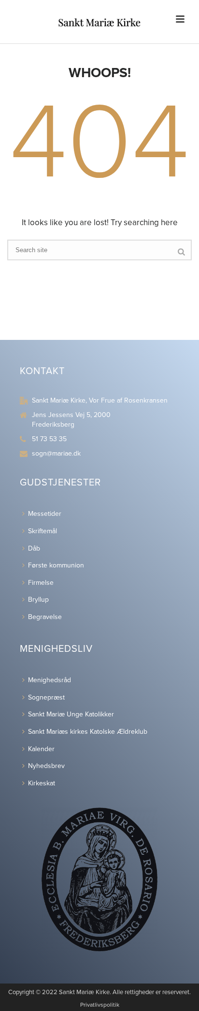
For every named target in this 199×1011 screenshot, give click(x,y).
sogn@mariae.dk (56, 453)
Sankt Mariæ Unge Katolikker (71, 714)
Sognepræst (46, 697)
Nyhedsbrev (46, 766)
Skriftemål (42, 531)
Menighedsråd (49, 680)
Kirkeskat (41, 783)
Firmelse (41, 583)
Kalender (41, 749)
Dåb (34, 548)
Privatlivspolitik (99, 1004)
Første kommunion (56, 565)
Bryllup (38, 599)
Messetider (44, 514)
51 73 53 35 (49, 439)
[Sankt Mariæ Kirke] (99, 21)
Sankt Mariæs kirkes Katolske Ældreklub (87, 732)
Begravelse (45, 617)
